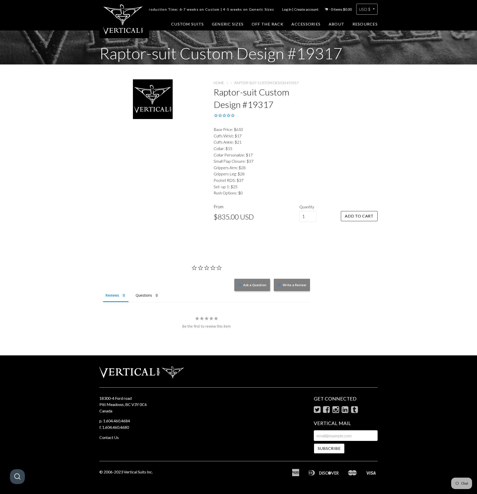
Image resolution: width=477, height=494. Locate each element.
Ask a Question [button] (254, 285)
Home (219, 83)
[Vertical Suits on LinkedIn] (345, 410)
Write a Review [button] (294, 285)
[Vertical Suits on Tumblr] (354, 410)
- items (340, 9)
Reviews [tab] (112, 295)
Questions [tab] (144, 295)
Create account (306, 9)
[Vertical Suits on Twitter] (317, 410)
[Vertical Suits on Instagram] (335, 410)
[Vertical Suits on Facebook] (326, 410)
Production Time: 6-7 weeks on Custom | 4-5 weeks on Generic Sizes (210, 9)
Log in (286, 9)
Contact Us (109, 437)
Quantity (306, 206)
